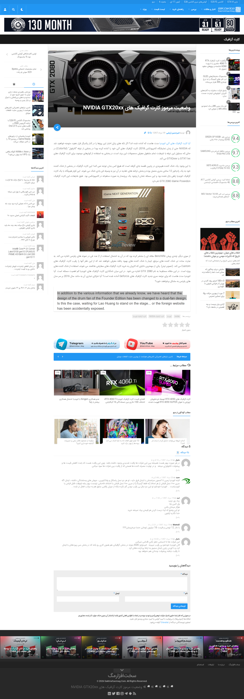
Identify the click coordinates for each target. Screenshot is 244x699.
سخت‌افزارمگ (234, 664)
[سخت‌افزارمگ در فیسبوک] (117, 693)
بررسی (193, 9)
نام (186, 593)
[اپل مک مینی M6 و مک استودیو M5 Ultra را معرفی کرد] (234, 107)
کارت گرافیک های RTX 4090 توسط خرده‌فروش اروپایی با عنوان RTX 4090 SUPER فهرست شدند (169, 400)
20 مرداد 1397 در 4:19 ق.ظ (162, 460)
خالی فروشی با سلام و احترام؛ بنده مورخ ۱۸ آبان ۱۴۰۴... (21, 238)
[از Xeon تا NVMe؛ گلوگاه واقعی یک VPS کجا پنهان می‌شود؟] (38, 153)
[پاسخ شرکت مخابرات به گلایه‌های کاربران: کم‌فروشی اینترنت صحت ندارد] (234, 93)
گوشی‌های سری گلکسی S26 (195, 2)
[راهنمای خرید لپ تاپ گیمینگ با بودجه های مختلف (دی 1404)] (20, 647)
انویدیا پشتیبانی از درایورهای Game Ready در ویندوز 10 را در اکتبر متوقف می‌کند (18, 139)
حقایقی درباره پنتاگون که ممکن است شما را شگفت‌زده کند (213, 272)
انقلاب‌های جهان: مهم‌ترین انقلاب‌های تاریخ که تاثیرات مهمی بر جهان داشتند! (222, 254)
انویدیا (169, 316)
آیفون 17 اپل (175, 2)
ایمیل (116, 593)
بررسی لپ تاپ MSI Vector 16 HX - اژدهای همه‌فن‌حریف (215, 195)
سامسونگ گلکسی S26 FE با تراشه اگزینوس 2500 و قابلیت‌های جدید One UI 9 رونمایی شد (136, 356)
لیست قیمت (159, 9)
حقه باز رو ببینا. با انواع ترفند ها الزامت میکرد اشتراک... (20, 181)
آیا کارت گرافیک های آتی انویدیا (174, 143)
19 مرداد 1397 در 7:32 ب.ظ (163, 498)
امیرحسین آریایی (172, 133)
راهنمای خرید (178, 9)
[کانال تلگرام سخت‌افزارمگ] (126, 693)
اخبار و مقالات (209, 9)
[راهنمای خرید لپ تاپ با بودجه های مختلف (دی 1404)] (61, 647)
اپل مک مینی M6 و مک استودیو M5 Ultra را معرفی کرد (213, 107)
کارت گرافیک (232, 39)
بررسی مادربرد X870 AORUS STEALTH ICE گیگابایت (218, 167)
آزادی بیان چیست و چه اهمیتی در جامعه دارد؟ (215, 306)
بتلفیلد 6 (162, 2)
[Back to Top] (122, 670)
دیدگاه (181, 452)
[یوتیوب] (157, 344)
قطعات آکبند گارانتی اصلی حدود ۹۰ (21, 215)
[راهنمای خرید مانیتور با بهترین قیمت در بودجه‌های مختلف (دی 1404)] (102, 647)
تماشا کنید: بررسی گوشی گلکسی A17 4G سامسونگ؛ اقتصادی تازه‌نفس (215, 181)
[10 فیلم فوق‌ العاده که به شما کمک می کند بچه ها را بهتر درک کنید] (122, 431)
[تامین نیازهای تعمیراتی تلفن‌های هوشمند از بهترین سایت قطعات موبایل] (38, 110)
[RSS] (134, 693)
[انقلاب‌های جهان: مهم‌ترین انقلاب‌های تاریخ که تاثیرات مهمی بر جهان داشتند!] (220, 239)
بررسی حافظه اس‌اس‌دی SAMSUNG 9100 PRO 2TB (215, 153)
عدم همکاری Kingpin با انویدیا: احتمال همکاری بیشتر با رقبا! (79, 400)
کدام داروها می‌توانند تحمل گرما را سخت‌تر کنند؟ (168, 442)
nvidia (177, 316)
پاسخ (178, 470)
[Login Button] (5, 9)
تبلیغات (211, 664)
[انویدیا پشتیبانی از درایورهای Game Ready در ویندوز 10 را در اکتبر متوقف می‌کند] (38, 139)
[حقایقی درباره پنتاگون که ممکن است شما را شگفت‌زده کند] (233, 272)
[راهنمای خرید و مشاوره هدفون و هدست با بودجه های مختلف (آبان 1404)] (224, 647)
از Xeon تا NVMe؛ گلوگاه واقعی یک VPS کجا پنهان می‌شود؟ (18, 153)
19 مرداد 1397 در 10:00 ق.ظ (161, 539)
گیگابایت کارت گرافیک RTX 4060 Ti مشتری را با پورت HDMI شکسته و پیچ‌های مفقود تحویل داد (214, 65)
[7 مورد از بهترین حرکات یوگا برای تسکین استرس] (233, 295)
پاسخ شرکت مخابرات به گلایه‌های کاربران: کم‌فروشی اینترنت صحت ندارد (213, 93)
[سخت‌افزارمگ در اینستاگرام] (122, 693)
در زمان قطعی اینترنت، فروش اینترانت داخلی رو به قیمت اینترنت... (20, 268)
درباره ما (221, 664)
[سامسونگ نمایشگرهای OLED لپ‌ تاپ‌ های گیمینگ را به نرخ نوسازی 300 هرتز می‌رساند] (234, 79)
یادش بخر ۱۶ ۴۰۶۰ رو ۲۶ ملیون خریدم (20, 288)
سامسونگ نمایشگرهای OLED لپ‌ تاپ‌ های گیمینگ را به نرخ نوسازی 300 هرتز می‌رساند (214, 79)
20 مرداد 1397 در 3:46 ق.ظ (162, 477)
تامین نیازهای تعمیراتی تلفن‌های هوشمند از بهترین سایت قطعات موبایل (17, 110)
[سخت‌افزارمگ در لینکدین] (109, 693)
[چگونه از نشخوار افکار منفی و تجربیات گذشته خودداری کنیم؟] (76, 431)
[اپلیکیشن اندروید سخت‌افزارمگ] (130, 693)
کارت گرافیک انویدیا (139, 316)
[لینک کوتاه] (145, 133)
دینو (153, 2)
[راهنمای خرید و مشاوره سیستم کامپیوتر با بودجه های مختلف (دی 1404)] (183, 647)
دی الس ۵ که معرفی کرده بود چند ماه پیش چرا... (20, 205)
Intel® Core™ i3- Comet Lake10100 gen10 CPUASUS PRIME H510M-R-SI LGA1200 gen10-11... (21, 253)
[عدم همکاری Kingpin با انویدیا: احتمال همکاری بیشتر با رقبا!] (76, 382)
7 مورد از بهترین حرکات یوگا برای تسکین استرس (213, 295)
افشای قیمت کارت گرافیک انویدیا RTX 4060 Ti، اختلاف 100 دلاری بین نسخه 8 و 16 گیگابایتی (124, 400)
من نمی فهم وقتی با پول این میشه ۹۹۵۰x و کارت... (21, 193)
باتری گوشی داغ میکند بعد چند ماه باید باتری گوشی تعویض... (19, 227)
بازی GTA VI (232, 2)
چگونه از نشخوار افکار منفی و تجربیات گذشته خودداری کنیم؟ (79, 442)
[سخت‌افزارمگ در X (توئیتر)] (113, 693)
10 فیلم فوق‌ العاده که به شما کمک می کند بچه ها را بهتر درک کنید (122, 442)
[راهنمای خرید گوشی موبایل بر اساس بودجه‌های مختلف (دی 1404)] (142, 647)
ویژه (145, 9)
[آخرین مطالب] (34, 85)
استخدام (200, 664)
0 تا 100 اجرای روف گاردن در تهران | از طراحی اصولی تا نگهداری (212, 283)
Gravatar (165, 622)
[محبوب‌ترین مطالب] (14, 85)
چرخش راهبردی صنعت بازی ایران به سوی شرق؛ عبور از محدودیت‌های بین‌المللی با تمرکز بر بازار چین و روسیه (17, 96)
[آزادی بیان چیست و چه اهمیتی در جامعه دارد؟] (233, 306)
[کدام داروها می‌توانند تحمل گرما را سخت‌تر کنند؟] (167, 431)
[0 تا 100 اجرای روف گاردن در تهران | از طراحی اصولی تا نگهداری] (233, 283)
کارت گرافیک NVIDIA (156, 316)
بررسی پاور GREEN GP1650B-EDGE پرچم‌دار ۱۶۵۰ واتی (217, 138)
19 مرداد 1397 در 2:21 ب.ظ (159, 524)
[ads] (122, 25)
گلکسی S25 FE (217, 2)
